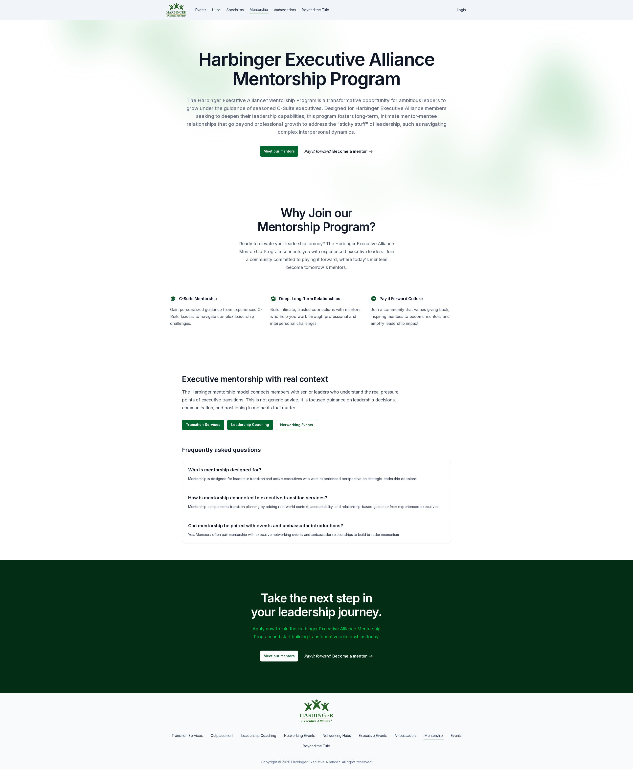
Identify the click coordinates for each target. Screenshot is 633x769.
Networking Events (296, 425)
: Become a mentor (335, 151)
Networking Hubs (337, 735)
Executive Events (373, 735)
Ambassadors (285, 10)
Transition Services (203, 424)
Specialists (235, 10)
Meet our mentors (279, 151)
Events (200, 10)
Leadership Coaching (250, 424)
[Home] (176, 10)
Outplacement (222, 735)
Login (461, 10)
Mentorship (259, 9)
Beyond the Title (315, 10)
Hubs (216, 10)
